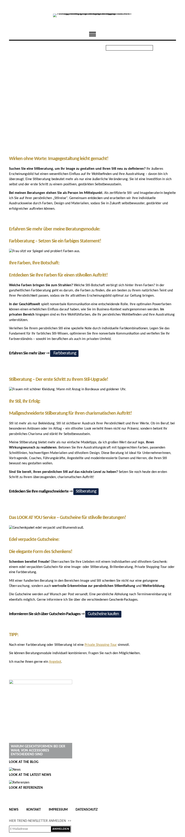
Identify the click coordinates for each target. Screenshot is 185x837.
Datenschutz (87, 809)
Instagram (172, 48)
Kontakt (33, 809)
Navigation (92, 34)
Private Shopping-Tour (101, 645)
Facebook (161, 48)
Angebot (55, 662)
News (13, 809)
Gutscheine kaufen (103, 614)
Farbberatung (64, 353)
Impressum (58, 809)
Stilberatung (86, 491)
